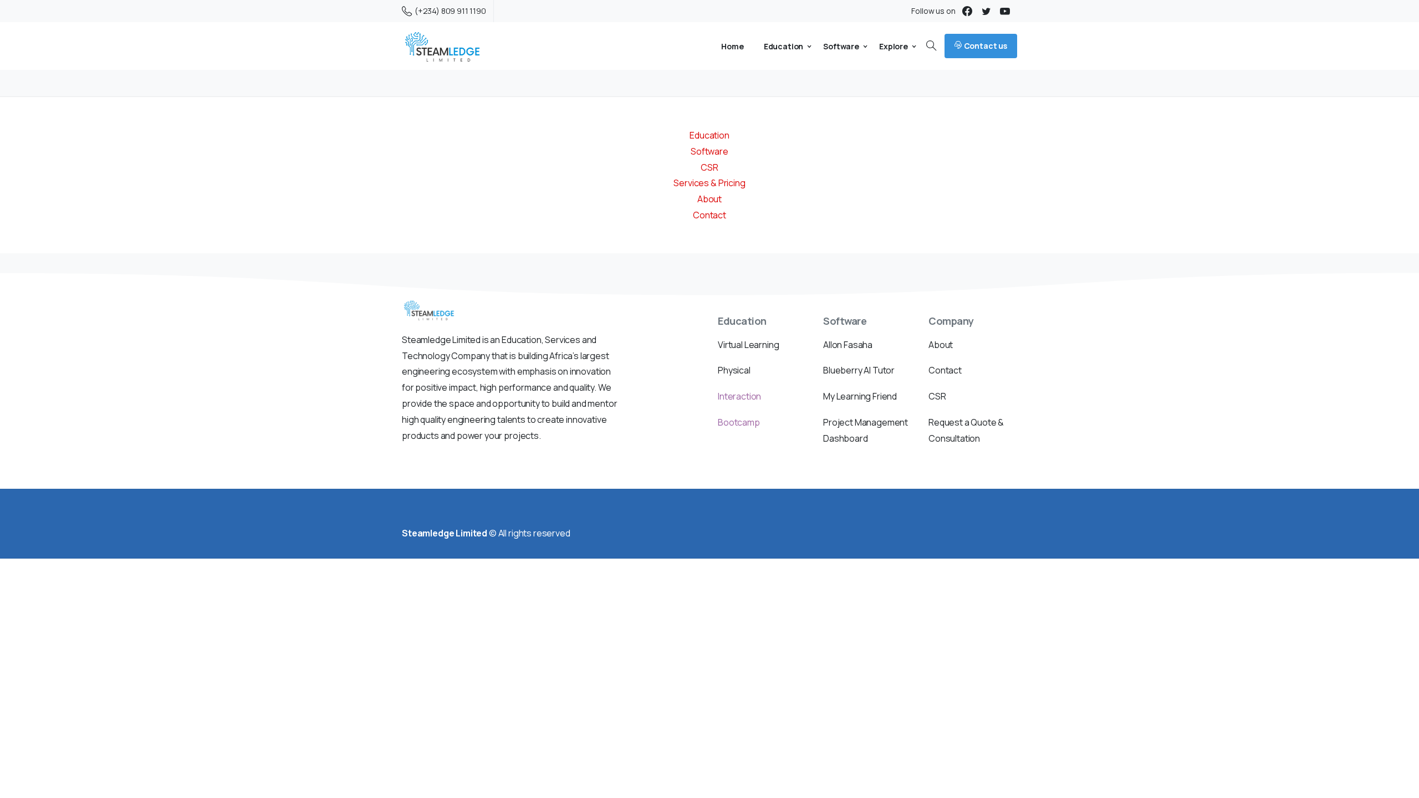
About (709, 199)
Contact (709, 215)
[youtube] (1005, 11)
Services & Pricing (709, 183)
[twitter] (986, 11)
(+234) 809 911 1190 (450, 11)
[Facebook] (967, 11)
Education (709, 135)
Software (709, 151)
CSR (709, 167)
